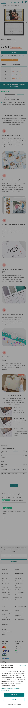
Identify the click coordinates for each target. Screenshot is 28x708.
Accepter (14, 694)
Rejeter (14, 699)
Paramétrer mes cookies (14, 704)
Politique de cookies (7, 688)
